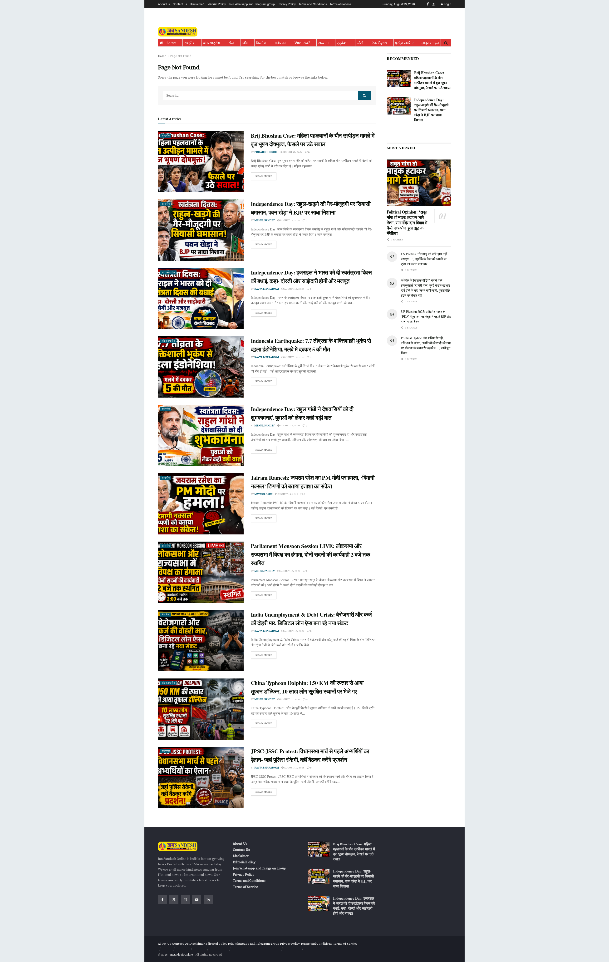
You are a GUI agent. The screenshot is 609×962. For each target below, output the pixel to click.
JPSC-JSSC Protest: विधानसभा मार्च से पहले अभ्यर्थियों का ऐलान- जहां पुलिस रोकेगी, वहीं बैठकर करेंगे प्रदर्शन (310, 755)
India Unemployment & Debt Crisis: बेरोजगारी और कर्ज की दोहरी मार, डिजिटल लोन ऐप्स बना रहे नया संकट (311, 618)
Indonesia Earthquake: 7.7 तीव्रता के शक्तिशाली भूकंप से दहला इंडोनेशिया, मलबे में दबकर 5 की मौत (311, 344)
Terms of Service (340, 4)
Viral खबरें (302, 42)
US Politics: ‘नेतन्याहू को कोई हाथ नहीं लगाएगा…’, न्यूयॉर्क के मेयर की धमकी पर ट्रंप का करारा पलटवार (424, 259)
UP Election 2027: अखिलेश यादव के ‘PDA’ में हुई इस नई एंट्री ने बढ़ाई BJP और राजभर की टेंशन (426, 316)
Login (447, 4)
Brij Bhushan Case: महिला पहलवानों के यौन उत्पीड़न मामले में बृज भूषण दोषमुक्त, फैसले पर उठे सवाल (312, 139)
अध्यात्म (323, 42)
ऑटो (360, 42)
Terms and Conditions (313, 4)
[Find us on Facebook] (428, 4)
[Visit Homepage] (177, 32)
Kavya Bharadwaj (266, 288)
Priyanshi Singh (265, 152)
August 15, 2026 (292, 152)
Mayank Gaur (263, 494)
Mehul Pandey (264, 220)
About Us (164, 4)
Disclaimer (197, 4)
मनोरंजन (280, 42)
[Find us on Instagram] (433, 4)
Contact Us (180, 4)
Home (171, 42)
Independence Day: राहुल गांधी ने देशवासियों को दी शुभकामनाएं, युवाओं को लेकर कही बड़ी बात (302, 413)
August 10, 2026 (290, 571)
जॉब (245, 42)
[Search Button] (446, 42)
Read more (266, 175)
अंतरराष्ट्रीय (211, 42)
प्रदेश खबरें (402, 42)
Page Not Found (180, 56)
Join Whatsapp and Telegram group (252, 4)
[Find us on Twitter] (173, 899)
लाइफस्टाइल (430, 42)
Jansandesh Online (180, 954)
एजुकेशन (343, 42)
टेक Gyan (379, 42)
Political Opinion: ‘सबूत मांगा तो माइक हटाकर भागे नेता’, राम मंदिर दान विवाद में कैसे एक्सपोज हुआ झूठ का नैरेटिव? (407, 222)
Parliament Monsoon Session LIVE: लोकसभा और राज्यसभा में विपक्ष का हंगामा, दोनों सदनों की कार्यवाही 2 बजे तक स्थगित (310, 554)
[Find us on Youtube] (196, 899)
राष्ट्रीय (189, 42)
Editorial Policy (216, 4)
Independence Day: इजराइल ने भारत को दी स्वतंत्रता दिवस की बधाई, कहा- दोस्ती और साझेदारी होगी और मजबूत (311, 276)
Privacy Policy (287, 4)
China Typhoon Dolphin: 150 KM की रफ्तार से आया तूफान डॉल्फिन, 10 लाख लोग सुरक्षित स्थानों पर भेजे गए (307, 686)
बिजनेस (261, 42)
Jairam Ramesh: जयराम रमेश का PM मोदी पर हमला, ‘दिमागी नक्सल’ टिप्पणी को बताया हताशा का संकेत (312, 481)
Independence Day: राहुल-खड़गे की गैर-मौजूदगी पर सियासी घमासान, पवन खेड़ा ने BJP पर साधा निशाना (310, 207)
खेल (231, 42)
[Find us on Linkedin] (208, 899)
